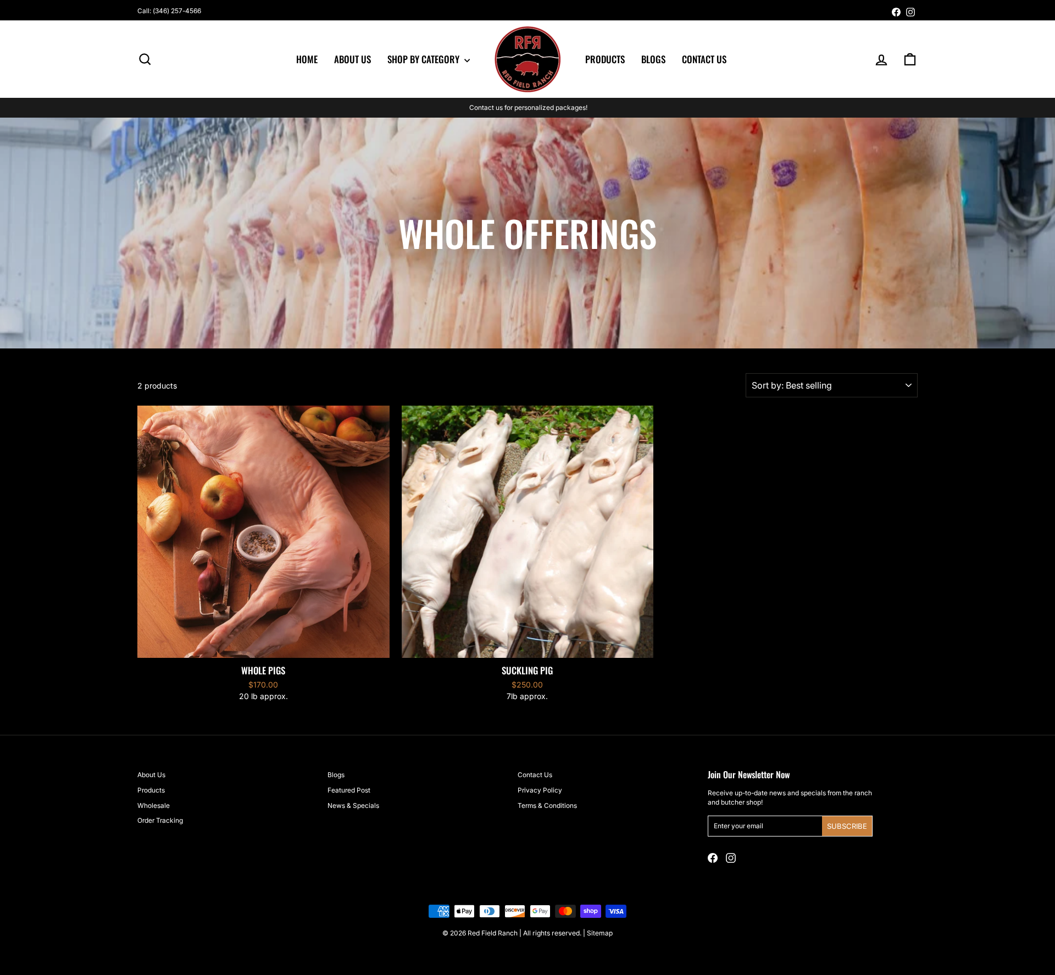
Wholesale (153, 805)
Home (307, 59)
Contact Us (704, 59)
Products (605, 59)
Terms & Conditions (547, 805)
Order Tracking (160, 820)
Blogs (653, 59)
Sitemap (600, 933)
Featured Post (348, 790)
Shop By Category (424, 59)
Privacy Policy (540, 790)
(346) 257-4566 (177, 11)
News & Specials (353, 805)
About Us (352, 59)
